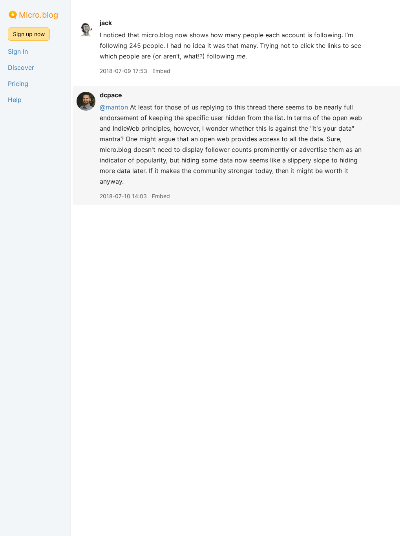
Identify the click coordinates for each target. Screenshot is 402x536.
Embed (161, 70)
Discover (21, 67)
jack (106, 23)
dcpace (111, 95)
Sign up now (29, 34)
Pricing (18, 84)
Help (15, 100)
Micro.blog (38, 15)
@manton (114, 107)
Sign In (18, 51)
